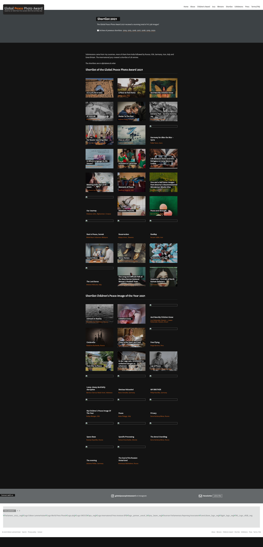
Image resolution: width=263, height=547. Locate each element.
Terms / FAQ (257, 532)
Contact (39, 532)
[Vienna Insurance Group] (243, 516)
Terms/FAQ (255, 7)
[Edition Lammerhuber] (33, 516)
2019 (148, 31)
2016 (134, 31)
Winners (220, 7)
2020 (153, 31)
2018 (143, 31)
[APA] (91, 516)
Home (186, 7)
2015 (129, 31)
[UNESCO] (81, 516)
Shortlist (229, 7)
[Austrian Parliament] (12, 516)
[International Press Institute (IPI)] (111, 516)
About (192, 7)
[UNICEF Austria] (137, 516)
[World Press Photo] (55, 516)
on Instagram (131, 496)
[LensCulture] (209, 516)
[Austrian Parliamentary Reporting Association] (180, 516)
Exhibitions (239, 7)
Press (247, 7)
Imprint (24, 532)
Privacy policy (32, 532)
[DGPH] (226, 516)
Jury (213, 7)
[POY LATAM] (154, 516)
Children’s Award (203, 7)
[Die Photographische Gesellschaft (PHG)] (70, 516)
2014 (125, 31)
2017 (139, 31)
